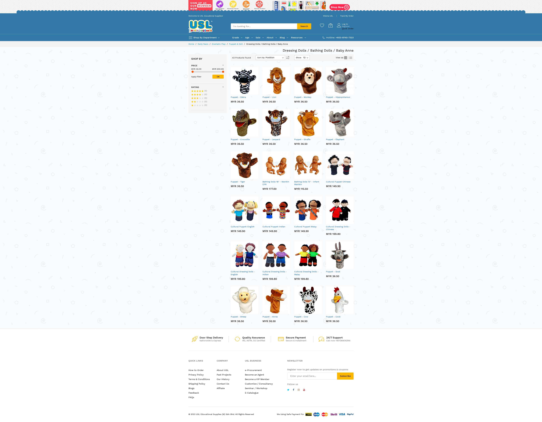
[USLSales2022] (271, 6)
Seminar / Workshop (256, 388)
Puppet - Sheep (238, 317)
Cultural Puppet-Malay (305, 226)
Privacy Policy (196, 374)
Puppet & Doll (236, 44)
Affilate (221, 388)
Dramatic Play (219, 44)
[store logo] (200, 26)
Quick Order (348, 28)
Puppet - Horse (270, 317)
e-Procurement (253, 370)
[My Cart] (330, 25)
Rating (195, 87)
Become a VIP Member (257, 379)
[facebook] (293, 390)
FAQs (191, 397)
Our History (223, 379)
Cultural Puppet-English (242, 226)
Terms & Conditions (199, 379)
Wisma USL (328, 16)
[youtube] (304, 390)
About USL (223, 370)
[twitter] (288, 390)
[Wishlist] (322, 25)
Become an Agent (254, 374)
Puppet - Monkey (302, 97)
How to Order (196, 370)
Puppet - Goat (333, 271)
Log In (345, 24)
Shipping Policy (196, 383)
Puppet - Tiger (238, 182)
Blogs (191, 388)
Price (194, 65)
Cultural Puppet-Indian (274, 226)
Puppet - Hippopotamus (338, 97)
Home (191, 44)
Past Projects (224, 374)
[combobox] (264, 26)
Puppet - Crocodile (240, 139)
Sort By (261, 57)
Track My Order (347, 16)
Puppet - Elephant (335, 139)
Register (346, 26)
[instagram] (299, 390)
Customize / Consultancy (259, 383)
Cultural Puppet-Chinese (338, 182)
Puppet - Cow (301, 317)
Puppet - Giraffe (302, 139)
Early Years (203, 44)
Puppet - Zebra (238, 97)
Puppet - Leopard (271, 139)
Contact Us (223, 383)
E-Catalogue (251, 392)
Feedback (193, 392)
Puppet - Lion (269, 97)
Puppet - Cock (333, 317)
